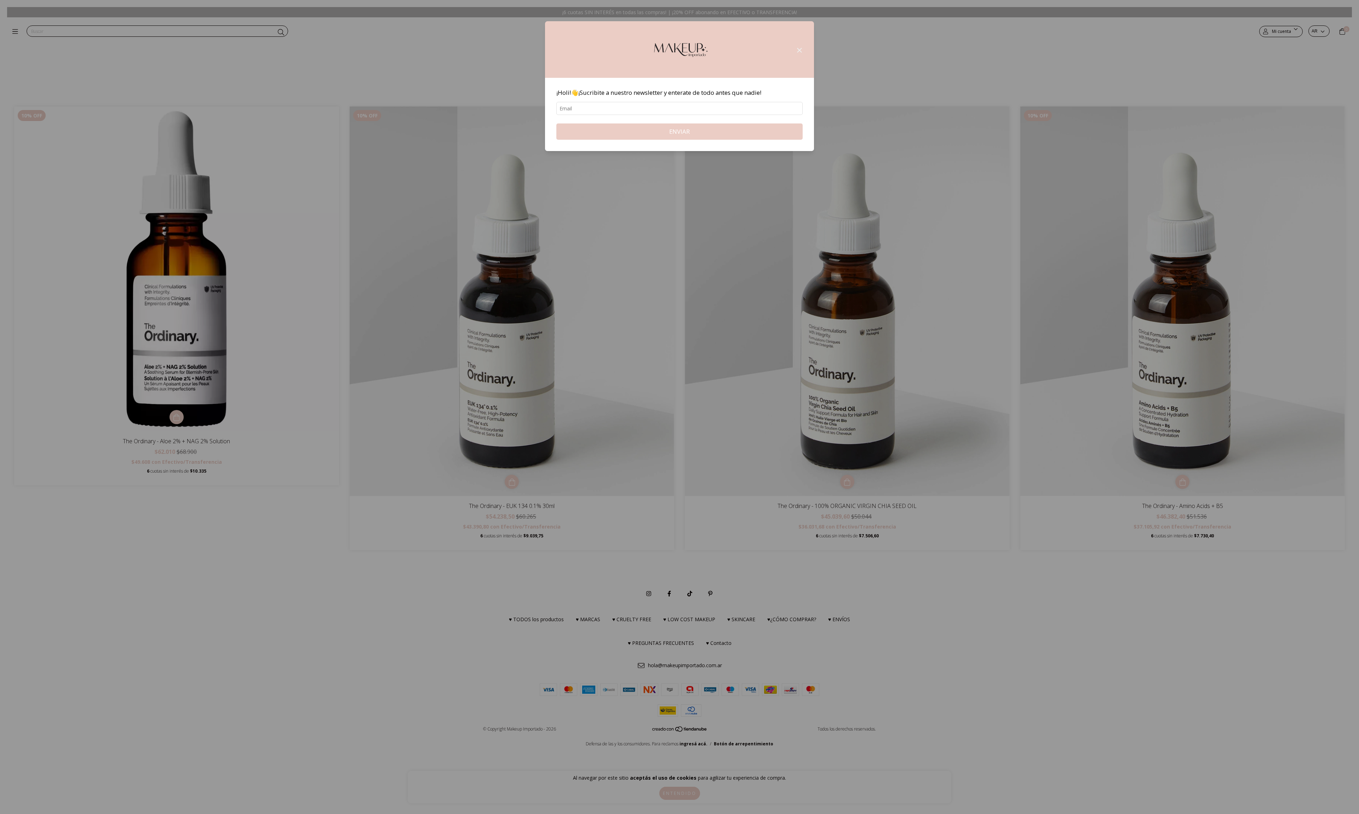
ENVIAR (679, 131)
